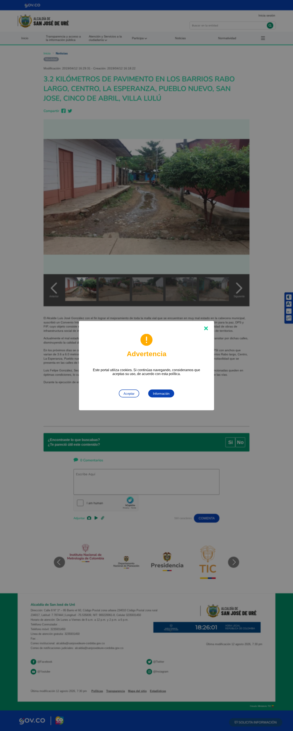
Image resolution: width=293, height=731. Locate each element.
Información (161, 393)
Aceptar (129, 393)
